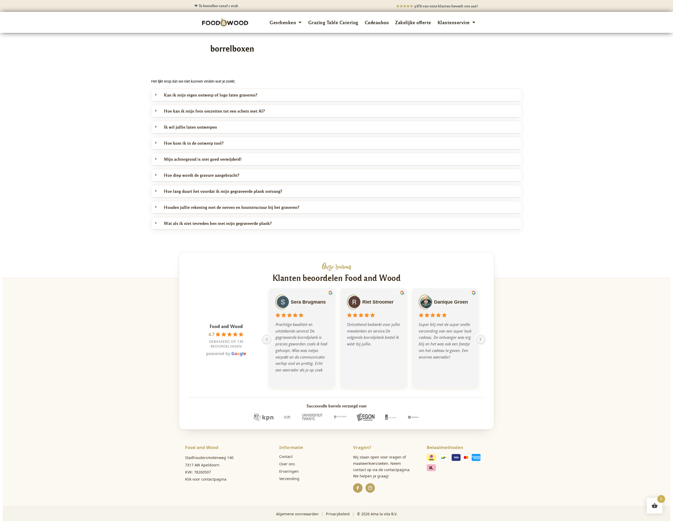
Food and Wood (226, 326)
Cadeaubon (377, 22)
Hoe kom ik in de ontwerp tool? (193, 143)
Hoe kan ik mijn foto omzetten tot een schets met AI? (214, 111)
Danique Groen (451, 302)
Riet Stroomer (378, 302)
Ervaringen (289, 471)
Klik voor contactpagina (205, 479)
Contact (286, 456)
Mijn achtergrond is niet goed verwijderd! (203, 159)
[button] (336, 95)
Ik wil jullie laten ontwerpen (190, 127)
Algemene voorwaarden (297, 513)
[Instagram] (370, 488)
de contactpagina (394, 469)
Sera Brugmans (308, 302)
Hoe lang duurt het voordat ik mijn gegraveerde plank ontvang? (223, 191)
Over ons (287, 463)
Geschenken (282, 22)
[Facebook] (358, 488)
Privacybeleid (338, 513)
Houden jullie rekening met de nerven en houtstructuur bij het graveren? (231, 207)
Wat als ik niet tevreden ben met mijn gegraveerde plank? (218, 223)
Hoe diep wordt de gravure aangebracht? (201, 175)
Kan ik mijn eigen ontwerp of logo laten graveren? (210, 95)
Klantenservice (453, 22)
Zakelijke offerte (413, 22)
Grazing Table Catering (333, 22)
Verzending (289, 478)
